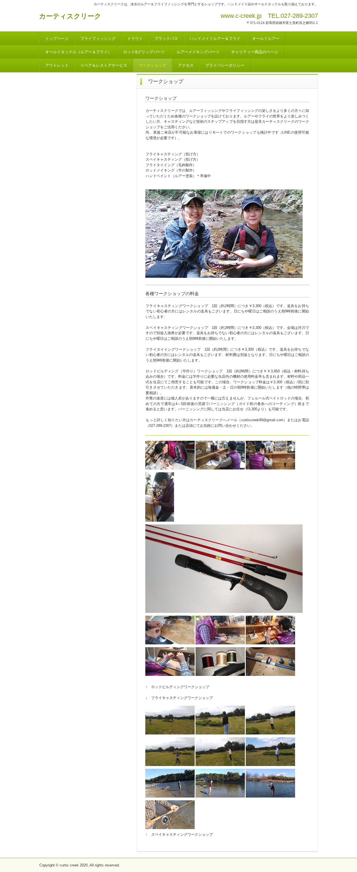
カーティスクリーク (70, 16)
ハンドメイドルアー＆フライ (215, 38)
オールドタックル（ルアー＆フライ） (78, 52)
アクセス (186, 65)
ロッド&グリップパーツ (144, 52)
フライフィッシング (97, 38)
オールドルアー (265, 38)
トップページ (57, 38)
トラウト (135, 38)
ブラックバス (166, 38)
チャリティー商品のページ (254, 52)
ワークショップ (152, 65)
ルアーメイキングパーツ (198, 52)
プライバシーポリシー (224, 65)
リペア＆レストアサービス (103, 65)
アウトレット (57, 65)
